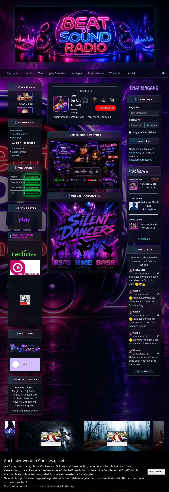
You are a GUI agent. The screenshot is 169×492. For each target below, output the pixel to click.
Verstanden (156, 471)
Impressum (18, 148)
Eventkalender (20, 134)
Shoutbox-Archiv (144, 371)
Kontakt (16, 155)
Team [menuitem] (41, 73)
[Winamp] (103, 100)
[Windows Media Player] (112, 100)
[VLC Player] (94, 100)
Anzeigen (152, 125)
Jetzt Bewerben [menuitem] (57, 73)
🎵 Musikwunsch (105, 107)
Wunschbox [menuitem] (116, 73)
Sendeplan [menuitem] (77, 73)
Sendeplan (144, 238)
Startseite (17, 130)
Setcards (16, 137)
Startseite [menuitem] (12, 73)
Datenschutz (19, 151)
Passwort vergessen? (140, 159)
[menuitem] (163, 73)
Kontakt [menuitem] (132, 73)
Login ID (135, 107)
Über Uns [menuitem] (28, 73)
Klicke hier (134, 152)
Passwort (135, 119)
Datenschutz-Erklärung (59, 486)
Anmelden (144, 141)
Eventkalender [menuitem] (96, 73)
